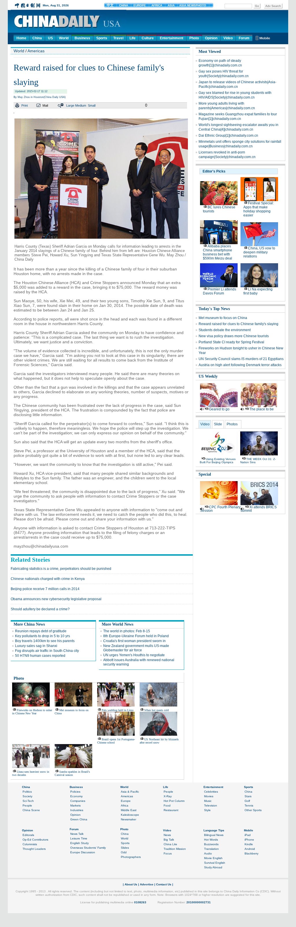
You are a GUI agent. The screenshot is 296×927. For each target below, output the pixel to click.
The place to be (261, 409)
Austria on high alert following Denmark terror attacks (240, 365)
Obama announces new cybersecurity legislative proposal (56, 599)
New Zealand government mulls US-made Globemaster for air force (136, 648)
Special (205, 474)
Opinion (211, 38)
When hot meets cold (156, 710)
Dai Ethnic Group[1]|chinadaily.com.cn (228, 136)
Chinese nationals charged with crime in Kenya (48, 579)
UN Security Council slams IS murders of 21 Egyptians (241, 359)
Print (24, 105)
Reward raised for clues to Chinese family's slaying (238, 324)
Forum (244, 38)
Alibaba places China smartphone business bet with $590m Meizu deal (217, 252)
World (64, 38)
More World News (117, 624)
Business (82, 38)
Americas (36, 51)
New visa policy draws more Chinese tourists (234, 336)
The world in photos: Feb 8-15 (126, 631)
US (50, 38)
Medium (80, 105)
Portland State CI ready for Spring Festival (231, 342)
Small (91, 105)
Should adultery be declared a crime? (40, 609)
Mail (45, 105)
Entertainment (171, 38)
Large (70, 105)
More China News (29, 624)
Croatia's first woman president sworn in (134, 641)
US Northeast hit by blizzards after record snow (159, 741)
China (37, 38)
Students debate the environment (225, 330)
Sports (101, 38)
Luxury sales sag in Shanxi (36, 646)
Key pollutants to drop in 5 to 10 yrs (42, 636)
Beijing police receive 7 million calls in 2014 (45, 589)
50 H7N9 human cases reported (40, 656)
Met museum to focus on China (223, 318)
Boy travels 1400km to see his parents (45, 641)
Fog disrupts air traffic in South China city (47, 651)
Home (21, 38)
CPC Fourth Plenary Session (220, 509)
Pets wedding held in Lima (117, 710)
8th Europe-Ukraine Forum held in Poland (136, 636)
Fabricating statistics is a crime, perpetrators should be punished (61, 569)
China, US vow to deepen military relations (259, 252)
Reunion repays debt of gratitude (40, 631)
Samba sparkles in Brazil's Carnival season (72, 773)
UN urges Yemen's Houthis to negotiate (134, 655)
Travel (118, 38)
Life (133, 38)
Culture (148, 38)
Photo (194, 38)
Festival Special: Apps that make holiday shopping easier (258, 209)
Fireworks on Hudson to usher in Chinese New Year (32, 712)
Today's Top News (214, 309)
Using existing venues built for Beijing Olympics (218, 460)
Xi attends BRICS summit (258, 509)
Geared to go (219, 409)
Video (228, 38)
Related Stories (30, 559)
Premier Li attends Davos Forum (219, 291)
